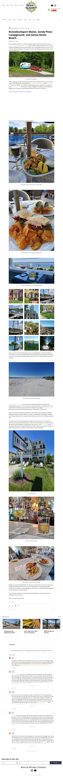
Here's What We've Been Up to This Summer (31, 632)
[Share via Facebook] (9, 605)
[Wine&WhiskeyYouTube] (52, 5)
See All (59, 616)
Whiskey (19, 19)
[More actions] (53, 28)
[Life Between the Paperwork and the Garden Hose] (11, 624)
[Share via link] (18, 605)
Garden (38, 19)
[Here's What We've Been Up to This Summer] (31, 624)
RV (33, 19)
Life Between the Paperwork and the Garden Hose (9, 632)
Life (29, 19)
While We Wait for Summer (49, 632)
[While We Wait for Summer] (51, 624)
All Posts (4, 19)
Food (10, 19)
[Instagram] (55, 5)
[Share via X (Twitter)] (12, 605)
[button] (58, 19)
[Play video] (31, 104)
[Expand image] (16, 296)
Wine (14, 19)
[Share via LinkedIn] (15, 605)
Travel (25, 19)
